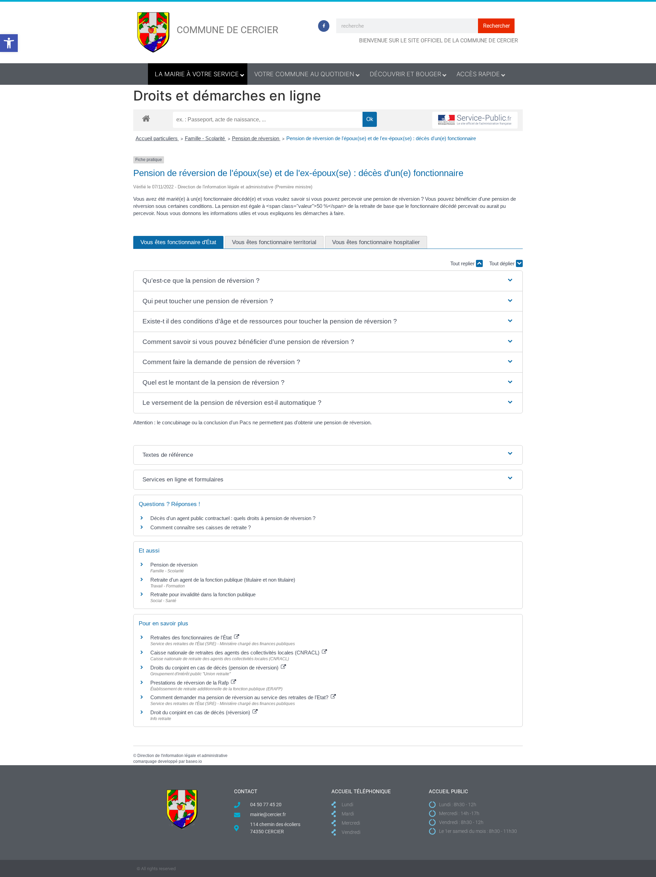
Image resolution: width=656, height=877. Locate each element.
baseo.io (194, 761)
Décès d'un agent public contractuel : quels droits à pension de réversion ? (232, 518)
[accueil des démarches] (146, 118)
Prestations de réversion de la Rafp (190, 683)
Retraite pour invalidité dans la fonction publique (203, 594)
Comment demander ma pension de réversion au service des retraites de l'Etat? (240, 697)
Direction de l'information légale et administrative (182, 755)
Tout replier (463, 263)
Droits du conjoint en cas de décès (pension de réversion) (215, 667)
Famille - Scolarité (205, 138)
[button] (9, 43)
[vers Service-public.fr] (475, 120)
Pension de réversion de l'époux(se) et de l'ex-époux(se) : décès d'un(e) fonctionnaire (381, 138)
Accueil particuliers (157, 138)
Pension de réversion (256, 138)
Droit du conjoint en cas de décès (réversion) (200, 712)
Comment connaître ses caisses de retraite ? (200, 527)
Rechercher (496, 26)
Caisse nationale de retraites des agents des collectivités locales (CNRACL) (235, 652)
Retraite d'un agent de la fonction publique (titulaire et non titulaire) (222, 580)
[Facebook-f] (324, 26)
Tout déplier (502, 263)
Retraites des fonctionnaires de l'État (191, 637)
